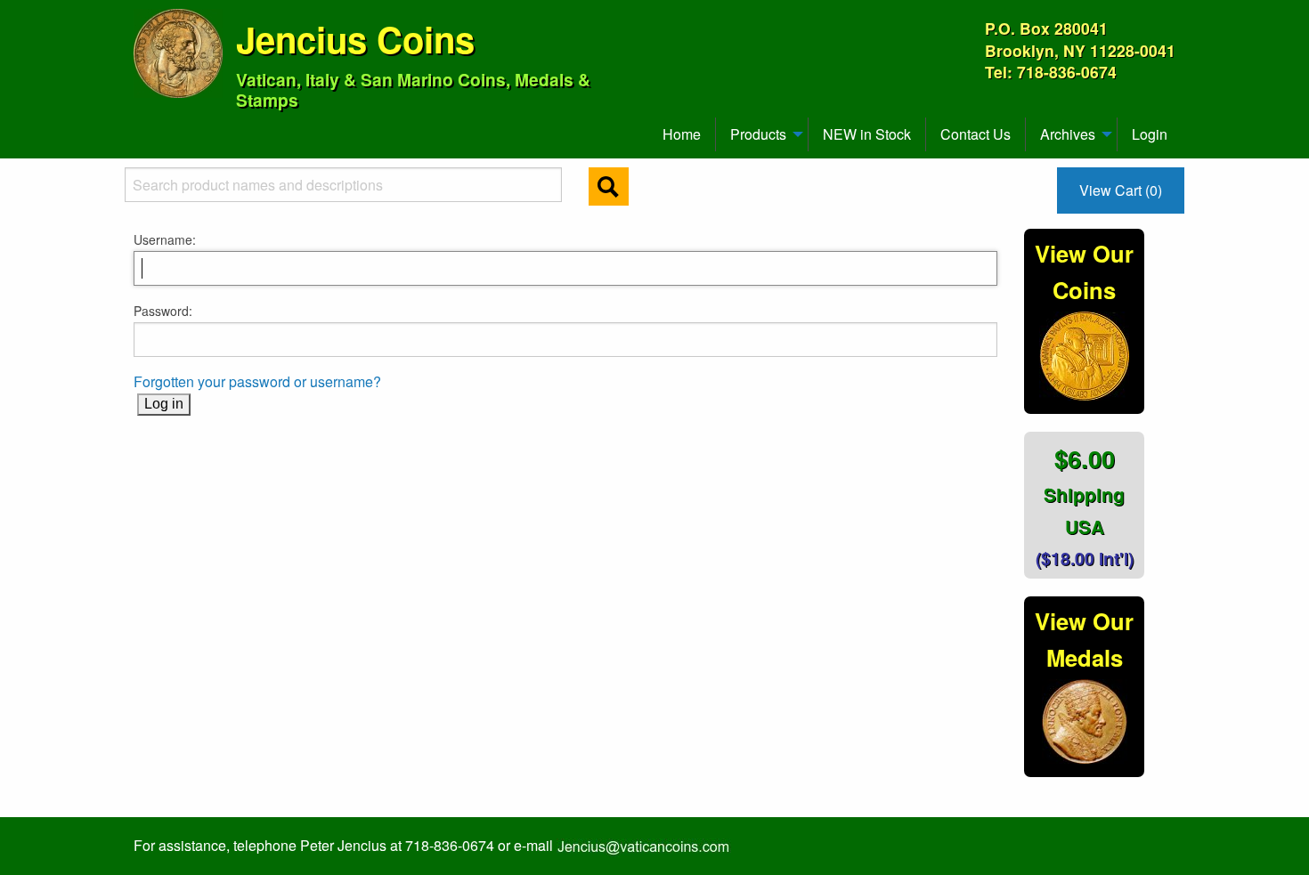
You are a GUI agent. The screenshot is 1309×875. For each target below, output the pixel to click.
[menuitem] (141, 127)
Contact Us (975, 134)
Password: (163, 311)
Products (758, 134)
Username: (165, 239)
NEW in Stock (867, 134)
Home (682, 134)
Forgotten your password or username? (257, 381)
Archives (1067, 134)
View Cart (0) (1120, 190)
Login (1149, 134)
